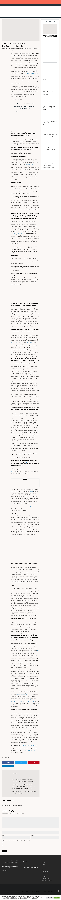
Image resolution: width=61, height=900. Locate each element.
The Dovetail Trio (26, 138)
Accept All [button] (57, 897)
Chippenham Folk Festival (16, 701)
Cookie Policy (51, 891)
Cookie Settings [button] (50, 897)
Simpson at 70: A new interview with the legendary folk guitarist (52, 58)
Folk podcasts (45, 871)
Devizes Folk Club (31, 701)
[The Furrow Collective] (15, 483)
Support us (44, 874)
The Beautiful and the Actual (31, 73)
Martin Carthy (4, 870)
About (39, 15)
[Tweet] (6, 56)
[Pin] (6, 59)
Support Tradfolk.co (36, 891)
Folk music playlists (46, 878)
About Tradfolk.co (26, 891)
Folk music (44, 867)
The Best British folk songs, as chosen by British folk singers (50, 36)
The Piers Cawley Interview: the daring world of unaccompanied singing (49, 165)
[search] (37, 861)
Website (32, 835)
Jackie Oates (30, 342)
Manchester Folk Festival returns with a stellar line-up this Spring (49, 93)
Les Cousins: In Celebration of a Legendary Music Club (52, 46)
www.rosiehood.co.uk (30, 750)
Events (34, 15)
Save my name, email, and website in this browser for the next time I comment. (16, 840)
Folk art (44, 864)
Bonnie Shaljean (14, 342)
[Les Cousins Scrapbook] (45, 47)
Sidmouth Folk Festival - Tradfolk (14, 805)
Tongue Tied (31, 506)
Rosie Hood (7, 757)
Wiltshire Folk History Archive (17, 233)
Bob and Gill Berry (29, 699)
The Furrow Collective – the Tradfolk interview (27, 483)
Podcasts (25, 15)
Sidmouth (19, 190)
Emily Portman (28, 462)
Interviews (9, 43)
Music (6, 15)
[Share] (6, 54)
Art (3, 15)
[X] (55, 5)
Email (3, 835)
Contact (44, 891)
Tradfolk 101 (44, 876)
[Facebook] (53, 5)
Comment (4, 816)
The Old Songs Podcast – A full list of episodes (52, 52)
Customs (19, 15)
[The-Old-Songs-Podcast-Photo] (45, 53)
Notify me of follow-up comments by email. (9, 843)
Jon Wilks (4, 43)
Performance (12, 15)
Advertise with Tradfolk (47, 880)
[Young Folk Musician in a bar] (45, 41)
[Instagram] (56, 5)
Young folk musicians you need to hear (52, 40)
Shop (30, 15)
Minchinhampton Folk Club (23, 694)
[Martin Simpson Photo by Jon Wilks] (45, 58)
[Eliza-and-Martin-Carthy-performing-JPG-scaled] (50, 29)
